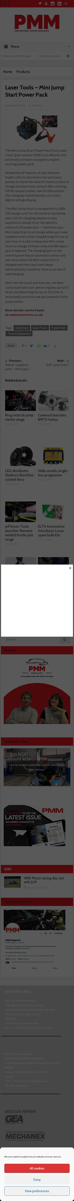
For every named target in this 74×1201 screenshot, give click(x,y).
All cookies (37, 1168)
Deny (37, 1180)
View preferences (37, 1191)
